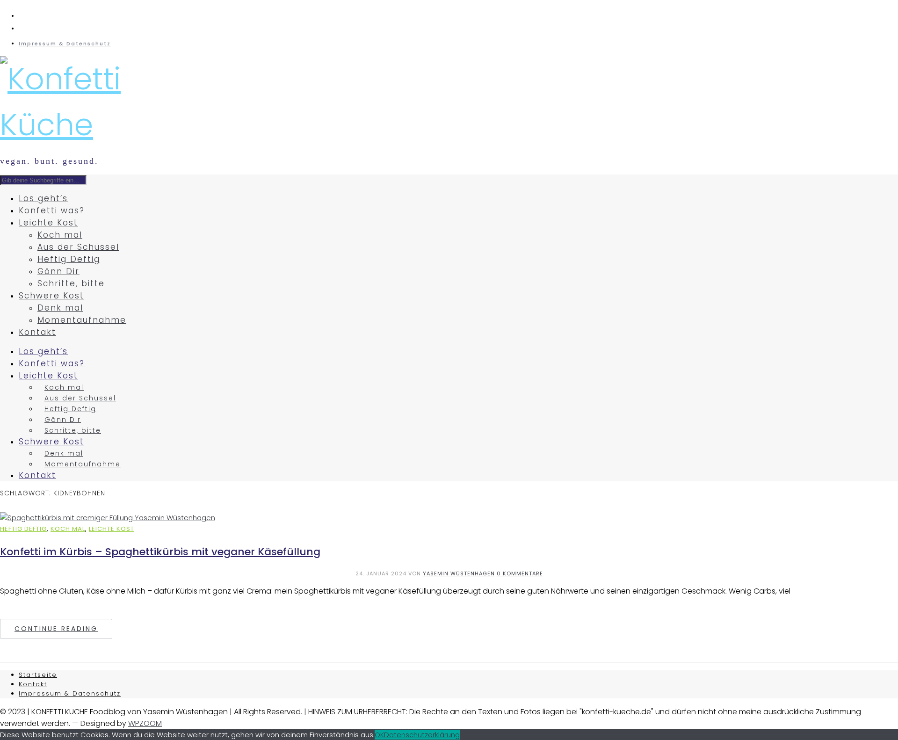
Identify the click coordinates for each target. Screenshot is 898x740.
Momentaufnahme (81, 320)
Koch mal (59, 234)
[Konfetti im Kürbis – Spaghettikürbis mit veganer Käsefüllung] (107, 517)
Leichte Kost (48, 222)
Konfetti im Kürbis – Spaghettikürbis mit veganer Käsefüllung (160, 551)
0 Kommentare (520, 573)
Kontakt (37, 332)
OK (379, 735)
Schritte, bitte (71, 283)
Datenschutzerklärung (422, 735)
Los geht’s (43, 198)
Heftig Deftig (68, 259)
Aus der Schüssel (78, 247)
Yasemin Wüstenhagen (459, 573)
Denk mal (60, 307)
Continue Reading (56, 628)
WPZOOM (145, 723)
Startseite (38, 674)
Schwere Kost (51, 295)
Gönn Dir (58, 271)
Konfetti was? (52, 210)
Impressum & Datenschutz (65, 43)
